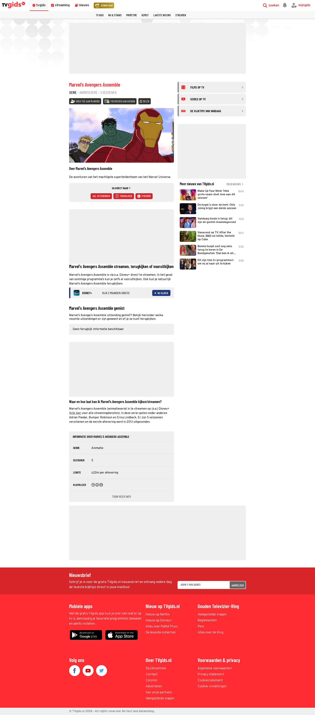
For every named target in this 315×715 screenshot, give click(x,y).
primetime (131, 15)
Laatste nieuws (162, 15)
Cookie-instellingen (212, 686)
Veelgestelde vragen (212, 614)
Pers (201, 626)
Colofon (152, 680)
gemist (145, 15)
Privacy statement (211, 674)
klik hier (75, 413)
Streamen (180, 15)
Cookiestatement (210, 680)
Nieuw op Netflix (158, 614)
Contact (152, 674)
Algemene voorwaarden (215, 668)
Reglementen (207, 620)
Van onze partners (159, 692)
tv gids (100, 15)
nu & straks (115, 15)
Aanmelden (238, 585)
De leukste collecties (161, 632)
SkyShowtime (156, 668)
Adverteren (154, 686)
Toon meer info (121, 496)
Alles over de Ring (210, 632)
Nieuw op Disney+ (159, 620)
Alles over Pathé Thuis (162, 626)
